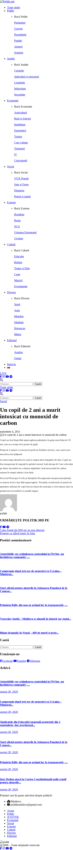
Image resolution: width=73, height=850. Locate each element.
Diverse (11, 292)
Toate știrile (13, 7)
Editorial (12, 340)
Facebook (7, 660)
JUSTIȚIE (13, 816)
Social (10, 166)
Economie (12, 100)
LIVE (3, 373)
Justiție (11, 58)
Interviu (11, 364)
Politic (10, 10)
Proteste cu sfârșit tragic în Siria (17, 533)
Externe (11, 202)
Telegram (35, 660)
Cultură (11, 244)
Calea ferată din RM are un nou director (22, 530)
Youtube (21, 660)
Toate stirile (6, 387)
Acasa (10, 810)
